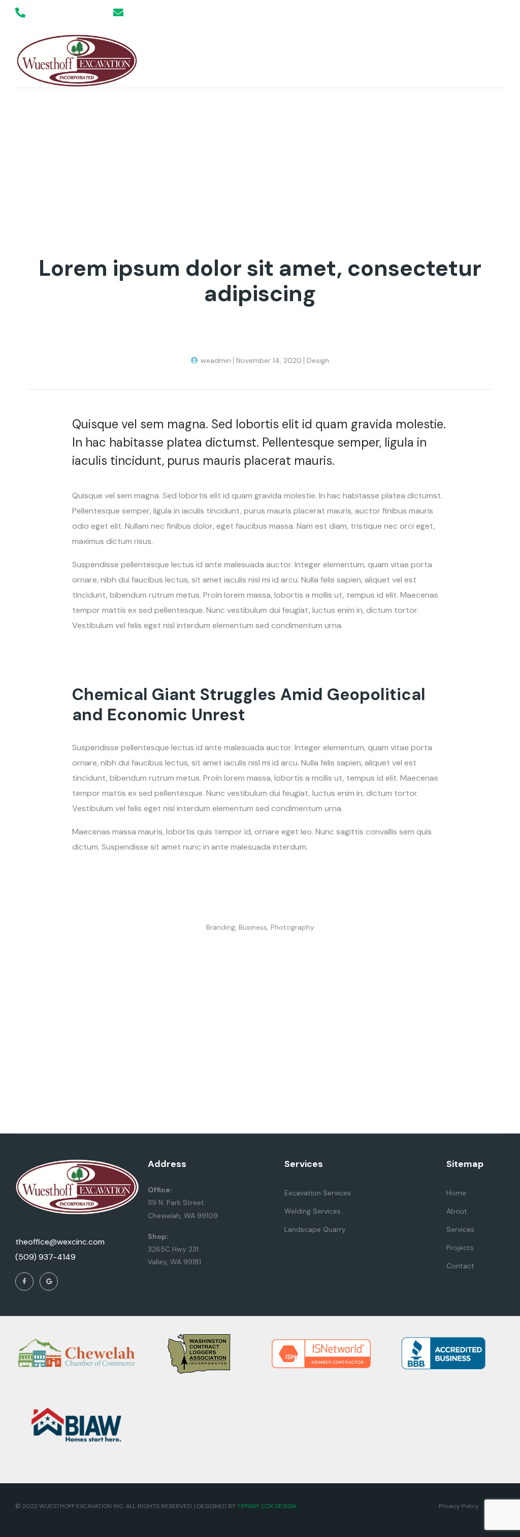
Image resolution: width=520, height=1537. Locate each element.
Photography (292, 927)
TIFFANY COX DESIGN (267, 1506)
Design (318, 360)
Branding (220, 927)
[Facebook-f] (480, 13)
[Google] (500, 13)
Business (253, 927)
